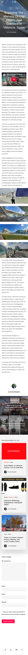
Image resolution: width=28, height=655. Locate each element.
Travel (11, 8)
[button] (2, 2)
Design (6, 497)
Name (4, 586)
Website (4, 602)
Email (4, 594)
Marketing (6, 462)
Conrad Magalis (12, 32)
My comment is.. (6, 561)
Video (17, 8)
